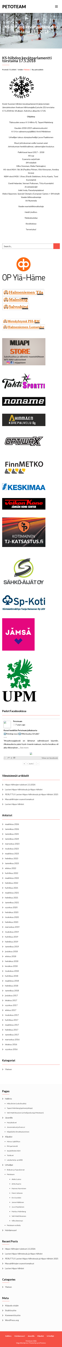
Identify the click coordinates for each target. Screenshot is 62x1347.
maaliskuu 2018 (12, 981)
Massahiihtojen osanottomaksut (19, 799)
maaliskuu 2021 (12, 892)
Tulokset (10, 1155)
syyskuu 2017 (11, 1005)
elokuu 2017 (10, 1010)
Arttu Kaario (16, 1184)
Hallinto (8, 1098)
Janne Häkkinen (18, 1202)
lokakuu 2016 (11, 1044)
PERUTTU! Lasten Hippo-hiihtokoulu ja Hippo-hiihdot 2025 (31, 794)
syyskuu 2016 (11, 1049)
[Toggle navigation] (56, 6)
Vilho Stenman (17, 1221)
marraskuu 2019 (12, 927)
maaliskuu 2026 (12, 824)
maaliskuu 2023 (12, 853)
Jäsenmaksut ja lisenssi (16, 1127)
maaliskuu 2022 (12, 878)
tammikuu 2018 (12, 990)
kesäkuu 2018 (11, 966)
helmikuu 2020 (11, 922)
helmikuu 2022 (11, 883)
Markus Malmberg (19, 1211)
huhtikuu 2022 (11, 873)
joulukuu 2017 (11, 995)
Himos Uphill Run (13, 1141)
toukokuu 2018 (12, 971)
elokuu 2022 (10, 868)
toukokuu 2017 (12, 1015)
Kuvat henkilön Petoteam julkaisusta (20, 730)
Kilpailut (8, 1136)
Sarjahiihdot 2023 (13, 1151)
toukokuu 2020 (12, 917)
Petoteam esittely (14, 1225)
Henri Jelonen (17, 1193)
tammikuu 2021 (12, 902)
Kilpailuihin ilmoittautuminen (18, 1132)
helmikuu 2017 (11, 1029)
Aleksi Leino (16, 1179)
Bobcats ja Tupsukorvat (16, 1170)
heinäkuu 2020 (11, 912)
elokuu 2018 (10, 956)
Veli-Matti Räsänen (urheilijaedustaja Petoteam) (25, 1113)
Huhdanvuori (11, 1230)
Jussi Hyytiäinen (18, 1207)
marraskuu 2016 (12, 1039)
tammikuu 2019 (12, 946)
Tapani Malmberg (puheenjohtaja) (20, 1108)
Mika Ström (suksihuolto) (16, 1103)
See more (24, 747)
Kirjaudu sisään (12, 1305)
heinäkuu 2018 (11, 961)
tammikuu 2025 (12, 834)
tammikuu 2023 (12, 863)
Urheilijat (9, 1165)
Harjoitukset (12, 1122)
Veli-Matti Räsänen (19, 1216)
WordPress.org (12, 1320)
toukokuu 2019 (12, 932)
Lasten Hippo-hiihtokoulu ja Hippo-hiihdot (24, 789)
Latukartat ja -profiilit (15, 1160)
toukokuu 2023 (12, 848)
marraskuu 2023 (12, 843)
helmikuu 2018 (11, 985)
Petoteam (14, 6)
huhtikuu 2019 (11, 936)
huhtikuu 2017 (11, 1020)
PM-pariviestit (12, 1146)
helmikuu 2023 (11, 858)
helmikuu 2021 (11, 897)
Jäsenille (9, 1117)
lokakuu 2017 (11, 1000)
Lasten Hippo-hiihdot (14, 804)
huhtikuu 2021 (11, 888)
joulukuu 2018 (11, 951)
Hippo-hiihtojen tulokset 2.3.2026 (20, 784)
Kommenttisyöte (12, 1315)
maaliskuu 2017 (12, 1025)
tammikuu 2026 (12, 829)
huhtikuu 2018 (11, 976)
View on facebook (50, 758)
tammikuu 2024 (12, 839)
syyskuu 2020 (11, 907)
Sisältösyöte (10, 1310)
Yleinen (27, 70)
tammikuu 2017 (12, 1034)
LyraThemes (41, 1343)
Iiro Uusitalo (16, 1198)
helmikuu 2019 (11, 941)
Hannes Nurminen (19, 1188)
